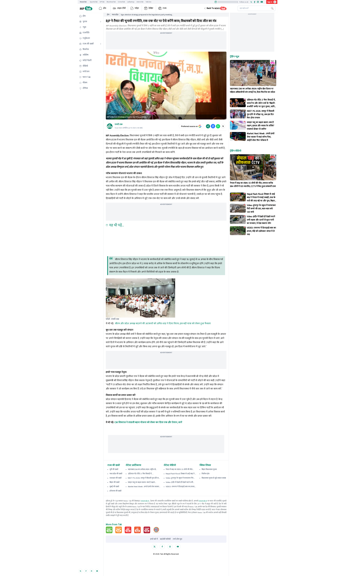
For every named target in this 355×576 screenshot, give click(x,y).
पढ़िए (137, 8)
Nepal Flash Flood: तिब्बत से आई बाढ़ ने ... (181, 473)
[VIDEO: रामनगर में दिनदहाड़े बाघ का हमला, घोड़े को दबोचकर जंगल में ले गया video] (238, 230)
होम (104, 8)
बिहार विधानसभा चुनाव (209, 469)
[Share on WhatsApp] (218, 126)
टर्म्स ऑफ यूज (177, 539)
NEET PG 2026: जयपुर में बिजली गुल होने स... (144, 478)
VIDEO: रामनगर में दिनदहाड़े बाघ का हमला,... (181, 486)
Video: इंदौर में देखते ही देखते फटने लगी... (180, 482)
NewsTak (83, 1)
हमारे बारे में (154, 539)
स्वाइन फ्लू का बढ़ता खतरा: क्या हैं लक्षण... (142, 482)
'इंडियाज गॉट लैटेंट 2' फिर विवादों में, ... (141, 473)
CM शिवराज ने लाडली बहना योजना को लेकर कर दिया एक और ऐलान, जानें (148, 422)
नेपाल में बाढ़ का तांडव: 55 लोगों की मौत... (180, 469)
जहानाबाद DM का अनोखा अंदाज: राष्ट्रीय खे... (142, 469)
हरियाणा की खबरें (115, 490)
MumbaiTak (111, 1)
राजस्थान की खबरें (116, 478)
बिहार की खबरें (115, 482)
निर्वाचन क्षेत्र (205, 473)
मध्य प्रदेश (115, 14)
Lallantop (130, 1)
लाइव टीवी (121, 8)
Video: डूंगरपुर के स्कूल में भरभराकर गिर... (180, 478)
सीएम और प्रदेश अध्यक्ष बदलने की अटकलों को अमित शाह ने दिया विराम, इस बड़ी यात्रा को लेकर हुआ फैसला (163, 323)
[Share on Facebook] (213, 126)
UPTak (102, 1)
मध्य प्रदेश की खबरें (116, 473)
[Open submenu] (100, 21)
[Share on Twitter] (223, 126)
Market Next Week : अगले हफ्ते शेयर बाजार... (144, 486)
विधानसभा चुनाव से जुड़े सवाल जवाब (214, 478)
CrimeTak (121, 1)
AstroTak (140, 1)
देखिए (151, 8)
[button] (219, 8)
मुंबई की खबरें (114, 486)
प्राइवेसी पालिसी (165, 539)
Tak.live (148, 1)
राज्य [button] (164, 8)
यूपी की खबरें (114, 469)
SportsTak (93, 1)
